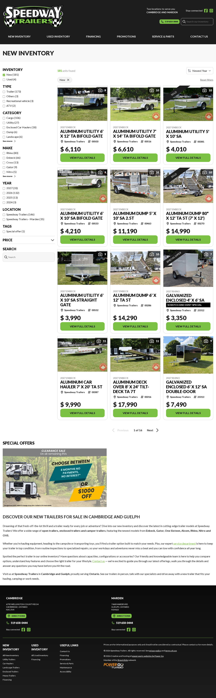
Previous (123, 430)
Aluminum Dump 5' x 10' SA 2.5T (134, 216)
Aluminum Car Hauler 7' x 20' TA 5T (81, 384)
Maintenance (66, 667)
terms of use (171, 650)
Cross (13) (12, 162)
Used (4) (11, 79)
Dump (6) (11, 132)
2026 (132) (12, 192)
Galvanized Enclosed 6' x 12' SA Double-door (186, 387)
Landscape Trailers (11, 667)
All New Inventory (11, 655)
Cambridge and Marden (162, 12)
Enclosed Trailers (10, 671)
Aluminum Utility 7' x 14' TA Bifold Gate (134, 133)
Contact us (98, 561)
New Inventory (19, 36)
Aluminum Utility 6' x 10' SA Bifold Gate (81, 216)
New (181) (12, 74)
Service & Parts (163, 36)
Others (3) (12, 96)
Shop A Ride (122, 660)
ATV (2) (11, 105)
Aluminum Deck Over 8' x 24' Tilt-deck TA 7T (131, 387)
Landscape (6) (14, 136)
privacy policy (155, 650)
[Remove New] (68, 80)
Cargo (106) (13, 117)
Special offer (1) (15, 231)
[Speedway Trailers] (45, 16)
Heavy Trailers (9, 675)
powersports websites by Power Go (148, 656)
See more (7, 141)
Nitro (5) (11, 171)
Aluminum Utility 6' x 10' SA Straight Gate (81, 300)
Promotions (126, 36)
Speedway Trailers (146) (20, 214)
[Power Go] (134, 665)
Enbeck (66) (13, 157)
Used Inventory (58, 36)
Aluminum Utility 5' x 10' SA (187, 134)
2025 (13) (12, 197)
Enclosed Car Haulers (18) (21, 127)
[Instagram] (211, 11)
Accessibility (65, 671)
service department (184, 543)
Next (150, 430)
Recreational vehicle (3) (19, 100)
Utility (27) (12, 122)
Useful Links (69, 645)
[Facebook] (206, 11)
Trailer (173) (13, 91)
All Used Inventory (39, 655)
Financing (93, 36)
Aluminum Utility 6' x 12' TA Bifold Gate (81, 133)
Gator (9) (11, 167)
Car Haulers (8, 663)
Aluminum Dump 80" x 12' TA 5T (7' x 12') (187, 216)
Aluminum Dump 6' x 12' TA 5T (134, 297)
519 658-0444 (19, 622)
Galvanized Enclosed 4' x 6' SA (185, 298)
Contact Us (199, 36)
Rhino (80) (12, 152)
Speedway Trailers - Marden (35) (25, 219)
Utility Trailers (9, 659)
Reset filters (206, 79)
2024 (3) (11, 202)
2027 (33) (12, 188)
